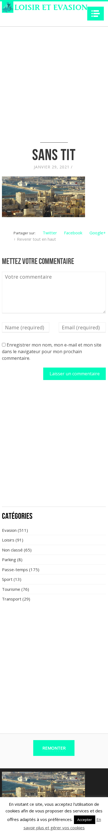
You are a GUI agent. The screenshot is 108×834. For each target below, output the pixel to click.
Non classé (12, 550)
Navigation (95, 13)
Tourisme (11, 589)
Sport (7, 579)
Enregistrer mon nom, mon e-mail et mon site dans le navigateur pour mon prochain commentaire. (51, 351)
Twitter (50, 232)
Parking (9, 559)
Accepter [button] (84, 819)
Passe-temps (15, 569)
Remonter (54, 748)
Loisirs (8, 540)
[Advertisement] (54, 446)
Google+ (97, 232)
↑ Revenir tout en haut (35, 239)
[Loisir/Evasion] (46, 7)
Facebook (73, 232)
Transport (11, 599)
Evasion (9, 530)
